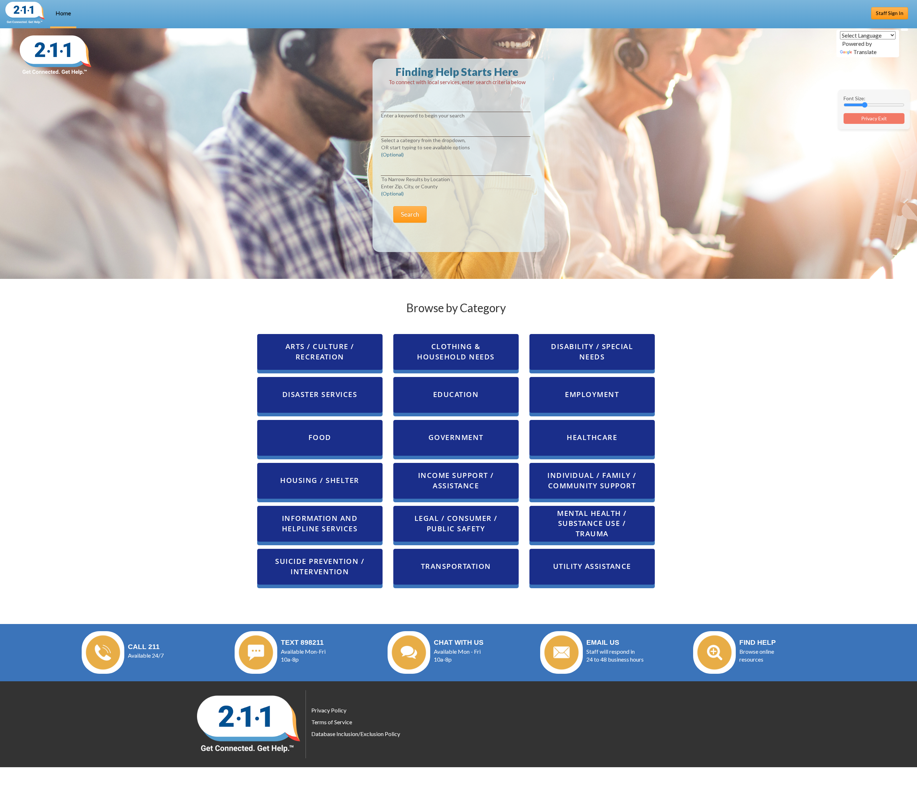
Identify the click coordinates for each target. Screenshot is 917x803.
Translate (865, 51)
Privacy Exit (874, 118)
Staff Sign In (889, 13)
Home (63, 13)
